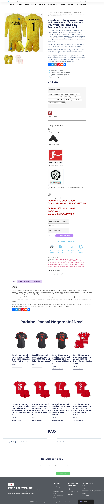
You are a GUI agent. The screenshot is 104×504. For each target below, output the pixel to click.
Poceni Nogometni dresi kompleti (75, 264)
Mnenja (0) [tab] (37, 281)
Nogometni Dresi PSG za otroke (72, 261)
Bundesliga (51, 4)
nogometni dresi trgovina (55, 262)
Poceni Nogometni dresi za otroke (58, 266)
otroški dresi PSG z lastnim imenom (73, 262)
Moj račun (70, 4)
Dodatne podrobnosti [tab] (24, 281)
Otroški (76, 259)
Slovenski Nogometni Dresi (76, 266)
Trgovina (19, 4)
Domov (12, 4)
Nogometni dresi (58, 261)
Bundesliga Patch (56, 165)
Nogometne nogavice (57, 132)
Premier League (29, 4)
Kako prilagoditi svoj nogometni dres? (15, 442)
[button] (41, 14)
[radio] (56, 94)
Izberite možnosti (17, 367)
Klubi (54, 12)
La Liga (41, 4)
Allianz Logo (55, 198)
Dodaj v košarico (64, 236)
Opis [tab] (14, 281)
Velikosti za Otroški (54, 89)
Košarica (62, 4)
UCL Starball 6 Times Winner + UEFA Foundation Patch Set (65, 188)
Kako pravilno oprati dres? (65, 442)
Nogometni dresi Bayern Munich (64, 12)
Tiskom (52, 116)
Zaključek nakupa (81, 4)
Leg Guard (54, 144)
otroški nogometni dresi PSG (56, 264)
